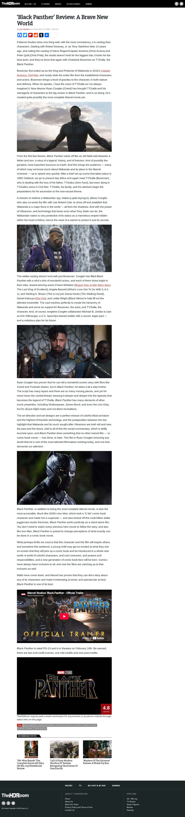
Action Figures (73, 3)
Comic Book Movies (64, 725)
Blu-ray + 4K (30, 3)
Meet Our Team (71, 804)
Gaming (89, 3)
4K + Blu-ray (132, 799)
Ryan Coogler (40, 729)
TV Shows (45, 3)
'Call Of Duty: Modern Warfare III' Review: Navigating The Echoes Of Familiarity (64, 764)
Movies (58, 3)
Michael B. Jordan (25, 729)
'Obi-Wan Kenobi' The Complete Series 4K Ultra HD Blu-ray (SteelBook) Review (30, 764)
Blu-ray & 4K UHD (97, 785)
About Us (69, 801)
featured (77, 725)
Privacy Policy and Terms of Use (78, 807)
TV (80, 785)
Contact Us (69, 810)
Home (67, 799)
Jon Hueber (25, 29)
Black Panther (30, 725)
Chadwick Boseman (45, 725)
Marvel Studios (89, 725)
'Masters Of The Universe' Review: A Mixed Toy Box (96, 761)
